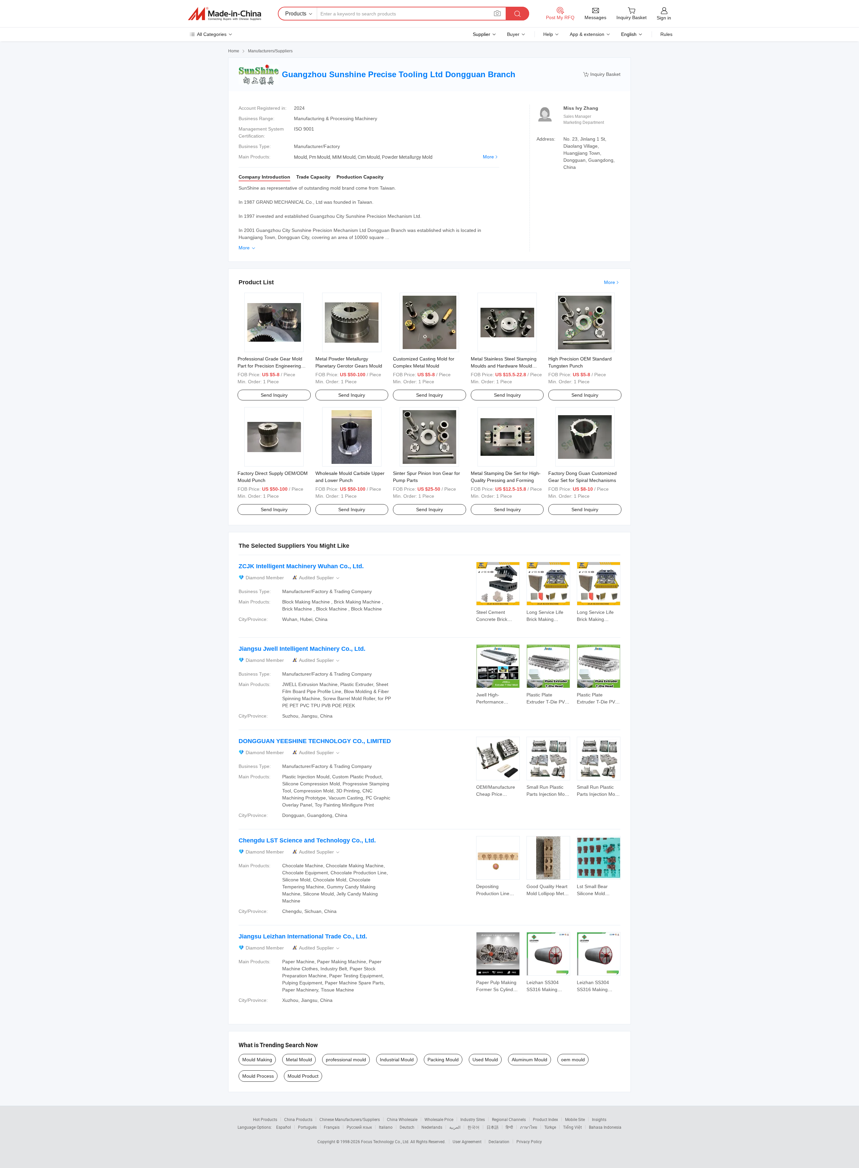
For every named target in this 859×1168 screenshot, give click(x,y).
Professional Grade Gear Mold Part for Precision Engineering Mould (270, 366)
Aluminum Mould (529, 1059)
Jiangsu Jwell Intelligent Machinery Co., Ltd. (302, 648)
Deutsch (407, 1127)
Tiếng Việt (572, 1127)
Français (332, 1127)
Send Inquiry (274, 395)
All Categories (211, 34)
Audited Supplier (320, 578)
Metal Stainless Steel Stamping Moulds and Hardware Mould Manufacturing (504, 366)
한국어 (473, 1127)
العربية (454, 1127)
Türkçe (550, 1127)
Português (307, 1127)
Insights (599, 1119)
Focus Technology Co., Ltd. (385, 1141)
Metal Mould (299, 1059)
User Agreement (467, 1141)
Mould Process (258, 1076)
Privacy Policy (529, 1141)
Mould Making (257, 1059)
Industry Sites (472, 1119)
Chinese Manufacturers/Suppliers (349, 1119)
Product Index (545, 1119)
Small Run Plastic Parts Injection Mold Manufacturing (547, 794)
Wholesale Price (438, 1119)
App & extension (587, 34)
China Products (298, 1119)
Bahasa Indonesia (605, 1127)
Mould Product (303, 1076)
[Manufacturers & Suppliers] (224, 14)
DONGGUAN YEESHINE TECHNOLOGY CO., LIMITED (315, 741)
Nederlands (431, 1127)
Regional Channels (509, 1119)
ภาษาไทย (528, 1127)
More (488, 156)
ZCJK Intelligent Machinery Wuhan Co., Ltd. (301, 566)
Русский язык (359, 1127)
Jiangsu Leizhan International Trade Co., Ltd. (303, 936)
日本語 (493, 1127)
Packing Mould (443, 1059)
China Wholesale (402, 1119)
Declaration (499, 1141)
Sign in (664, 17)
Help (548, 34)
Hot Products (265, 1119)
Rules (666, 34)
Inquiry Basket (601, 74)
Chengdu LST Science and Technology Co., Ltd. (307, 840)
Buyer (513, 34)
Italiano (386, 1127)
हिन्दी (509, 1127)
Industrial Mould (397, 1059)
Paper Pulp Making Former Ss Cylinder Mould (496, 989)
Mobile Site (575, 1119)
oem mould (573, 1059)
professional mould (346, 1059)
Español (283, 1127)
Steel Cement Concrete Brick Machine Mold (491, 619)
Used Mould (485, 1059)
